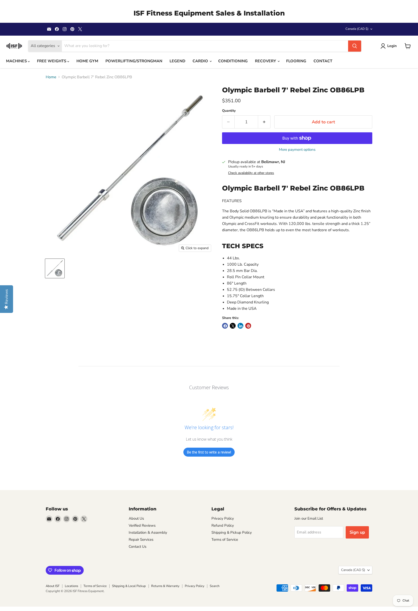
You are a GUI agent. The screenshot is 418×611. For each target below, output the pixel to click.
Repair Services (141, 539)
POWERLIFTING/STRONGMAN (133, 61)
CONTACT (323, 61)
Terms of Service (224, 539)
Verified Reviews (142, 525)
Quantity (229, 111)
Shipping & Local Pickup (129, 586)
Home (51, 77)
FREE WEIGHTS (52, 61)
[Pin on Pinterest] (248, 326)
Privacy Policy (222, 518)
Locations (71, 586)
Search (214, 586)
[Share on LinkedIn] (240, 326)
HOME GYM (87, 61)
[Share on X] (233, 326)
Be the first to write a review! (209, 452)
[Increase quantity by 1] (264, 122)
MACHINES (17, 61)
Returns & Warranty (165, 586)
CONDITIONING (233, 61)
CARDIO (201, 61)
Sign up (357, 532)
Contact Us (137, 546)
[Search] (354, 46)
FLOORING (296, 61)
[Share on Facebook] (225, 326)
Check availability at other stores (251, 173)
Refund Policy (222, 525)
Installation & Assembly (148, 532)
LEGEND (177, 61)
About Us (136, 518)
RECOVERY (266, 61)
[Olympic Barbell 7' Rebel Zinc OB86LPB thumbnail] (54, 268)
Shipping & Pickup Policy (231, 532)
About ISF (53, 586)
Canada (356, 29)
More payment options (297, 150)
